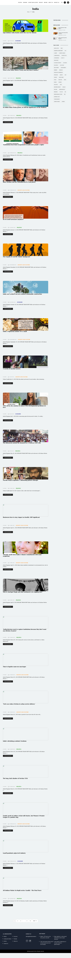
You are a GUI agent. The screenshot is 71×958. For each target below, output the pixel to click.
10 (30, 920)
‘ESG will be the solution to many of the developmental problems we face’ (24, 406)
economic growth (57, 62)
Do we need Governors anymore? (13, 219)
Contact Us (56, 2)
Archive (45, 2)
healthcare (61, 77)
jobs (61, 84)
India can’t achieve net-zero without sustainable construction (22, 294)
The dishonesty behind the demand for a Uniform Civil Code (22, 443)
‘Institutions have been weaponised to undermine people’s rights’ (23, 144)
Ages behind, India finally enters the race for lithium (19, 32)
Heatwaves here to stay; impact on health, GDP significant (21, 517)
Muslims (55, 89)
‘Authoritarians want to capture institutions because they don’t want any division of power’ (24, 630)
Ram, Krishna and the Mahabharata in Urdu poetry (19, 182)
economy (65, 62)
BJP (65, 50)
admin (5, 40)
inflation (56, 84)
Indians (60, 82)
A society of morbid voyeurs (11, 368)
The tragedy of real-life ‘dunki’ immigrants (16, 256)
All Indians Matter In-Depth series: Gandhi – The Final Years (22, 890)
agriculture (56, 48)
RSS (64, 94)
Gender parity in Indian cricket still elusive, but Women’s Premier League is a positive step (24, 816)
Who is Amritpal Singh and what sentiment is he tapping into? (22, 592)
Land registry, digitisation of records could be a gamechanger (60, 943)
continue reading (8, 47)
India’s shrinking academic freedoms (14, 741)
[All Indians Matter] (6, 2)
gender (55, 77)
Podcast (41, 2)
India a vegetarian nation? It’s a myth (15, 331)
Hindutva (60, 79)
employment (56, 67)
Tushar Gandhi (57, 99)
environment (63, 67)
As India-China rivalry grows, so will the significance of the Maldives (24, 107)
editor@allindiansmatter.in (31, 936)
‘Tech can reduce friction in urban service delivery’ (19, 704)
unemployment (57, 101)
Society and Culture (33, 2)
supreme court (57, 96)
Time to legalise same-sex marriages (14, 666)
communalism (56, 55)
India (65, 79)
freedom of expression (58, 72)
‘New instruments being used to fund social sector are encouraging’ (46, 943)
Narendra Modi (62, 89)
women (63, 101)
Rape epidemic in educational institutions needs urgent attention (60, 938)
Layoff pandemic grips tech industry (14, 853)
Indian (55, 82)
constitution (64, 55)
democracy (56, 60)
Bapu (62, 48)
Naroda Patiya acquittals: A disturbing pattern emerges (20, 480)
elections (62, 65)
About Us (50, 2)
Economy (25, 2)
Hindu (55, 79)
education (56, 65)
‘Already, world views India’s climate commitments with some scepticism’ (22, 555)
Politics (20, 2)
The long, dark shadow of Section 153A (15, 778)
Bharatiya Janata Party (58, 50)
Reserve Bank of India (58, 94)
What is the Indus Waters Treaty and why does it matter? (21, 70)
